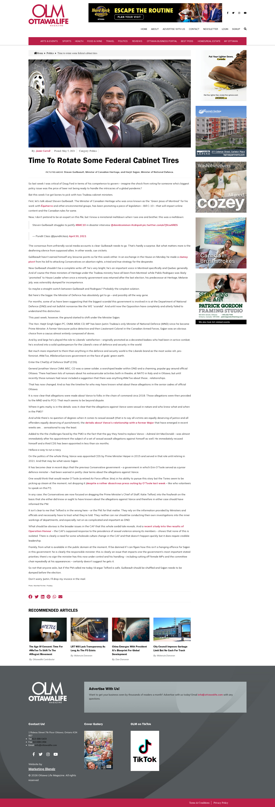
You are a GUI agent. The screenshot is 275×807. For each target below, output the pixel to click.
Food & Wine (94, 41)
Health (79, 41)
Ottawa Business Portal (162, 41)
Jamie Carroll (43, 151)
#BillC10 (81, 225)
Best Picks (187, 41)
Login (225, 29)
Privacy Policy (221, 802)
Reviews (137, 41)
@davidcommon (121, 225)
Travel (110, 41)
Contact (194, 29)
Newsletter (210, 29)
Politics (123, 41)
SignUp (236, 29)
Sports (66, 41)
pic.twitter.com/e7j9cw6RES (160, 225)
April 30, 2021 (77, 236)
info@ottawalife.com (210, 694)
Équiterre (47, 205)
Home (144, 29)
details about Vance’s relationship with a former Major (119, 422)
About (155, 29)
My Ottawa (231, 41)
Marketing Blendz (41, 769)
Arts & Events (49, 41)
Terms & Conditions (199, 802)
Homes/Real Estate (209, 41)
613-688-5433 (39, 738)
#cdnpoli (136, 225)
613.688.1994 (39, 742)
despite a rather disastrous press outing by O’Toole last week (126, 483)
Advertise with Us (174, 29)
